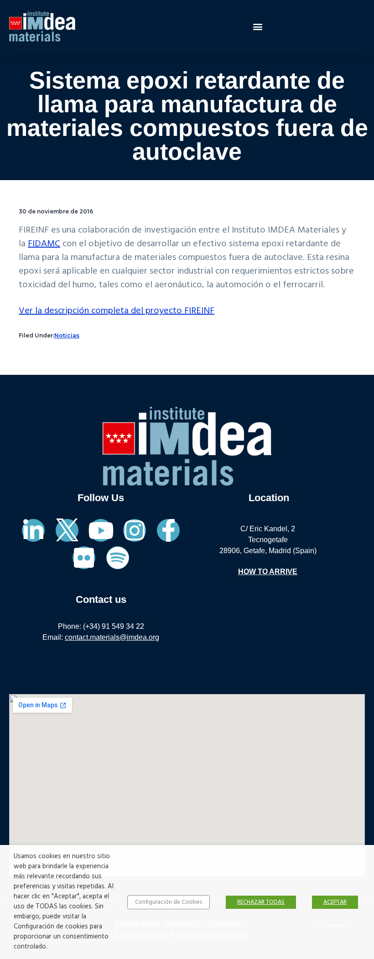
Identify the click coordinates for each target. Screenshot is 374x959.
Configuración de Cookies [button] (168, 902)
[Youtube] (100, 530)
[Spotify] (117, 557)
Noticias (66, 335)
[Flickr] (84, 557)
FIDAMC (44, 244)
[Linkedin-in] (33, 530)
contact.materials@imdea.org (112, 637)
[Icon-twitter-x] (67, 530)
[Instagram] (134, 530)
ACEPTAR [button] (335, 902)
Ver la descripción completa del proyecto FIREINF (116, 311)
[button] (257, 26)
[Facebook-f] (168, 530)
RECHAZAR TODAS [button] (261, 902)
